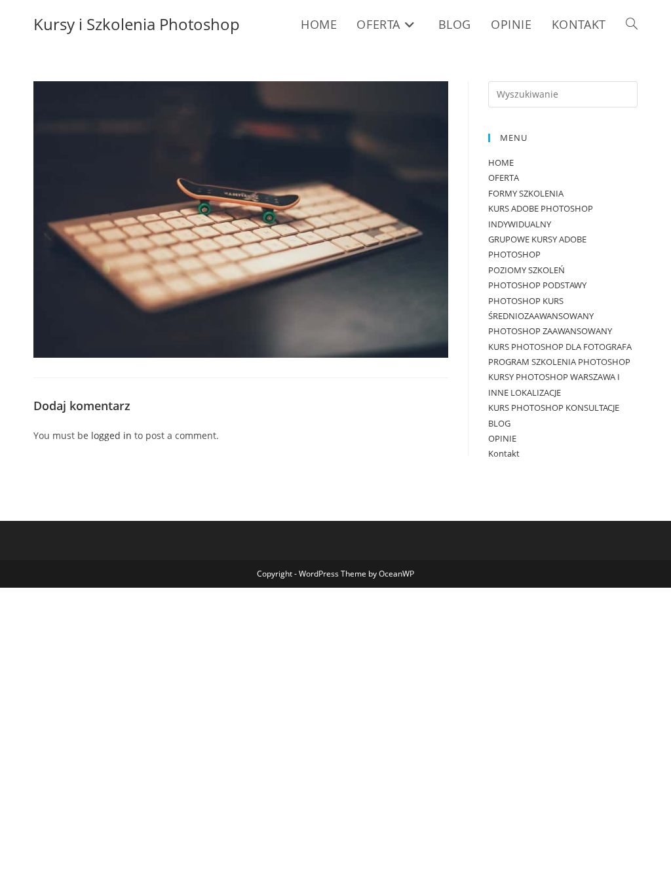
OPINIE (502, 438)
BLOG (499, 423)
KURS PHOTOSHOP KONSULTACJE (553, 407)
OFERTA (503, 177)
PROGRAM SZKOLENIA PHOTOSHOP (559, 362)
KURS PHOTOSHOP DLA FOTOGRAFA (560, 346)
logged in (111, 435)
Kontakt (504, 453)
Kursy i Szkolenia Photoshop (136, 24)
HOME (501, 162)
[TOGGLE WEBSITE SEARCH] (631, 24)
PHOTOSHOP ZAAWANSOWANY (550, 331)
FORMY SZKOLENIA (526, 193)
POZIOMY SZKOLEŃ (526, 270)
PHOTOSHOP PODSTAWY (537, 285)
